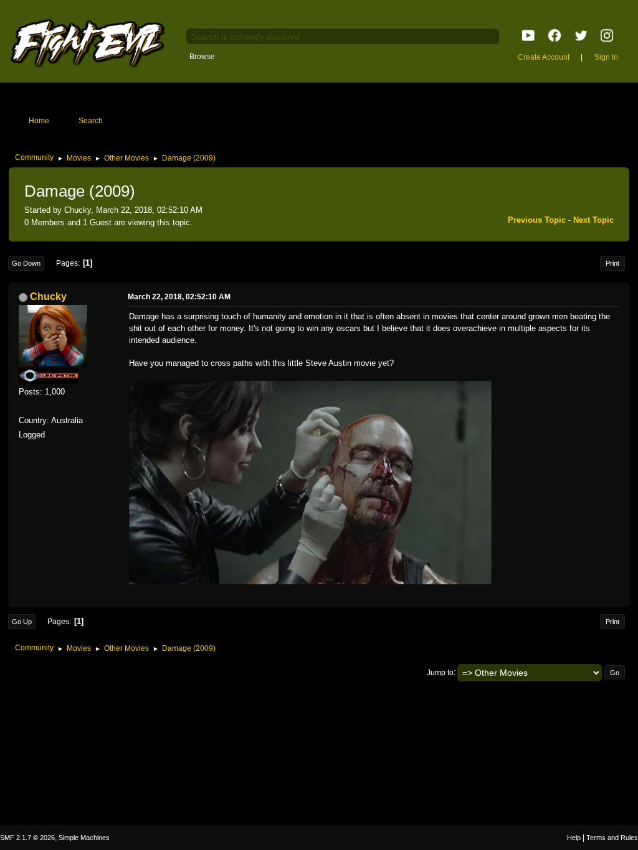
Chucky (48, 296)
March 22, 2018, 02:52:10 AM (179, 296)
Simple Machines (84, 837)
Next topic (593, 220)
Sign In (606, 57)
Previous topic (537, 220)
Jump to (440, 672)
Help (574, 837)
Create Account (543, 57)
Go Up (22, 621)
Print (612, 263)
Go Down (26, 263)
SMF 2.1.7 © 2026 (27, 837)
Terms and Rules (612, 837)
